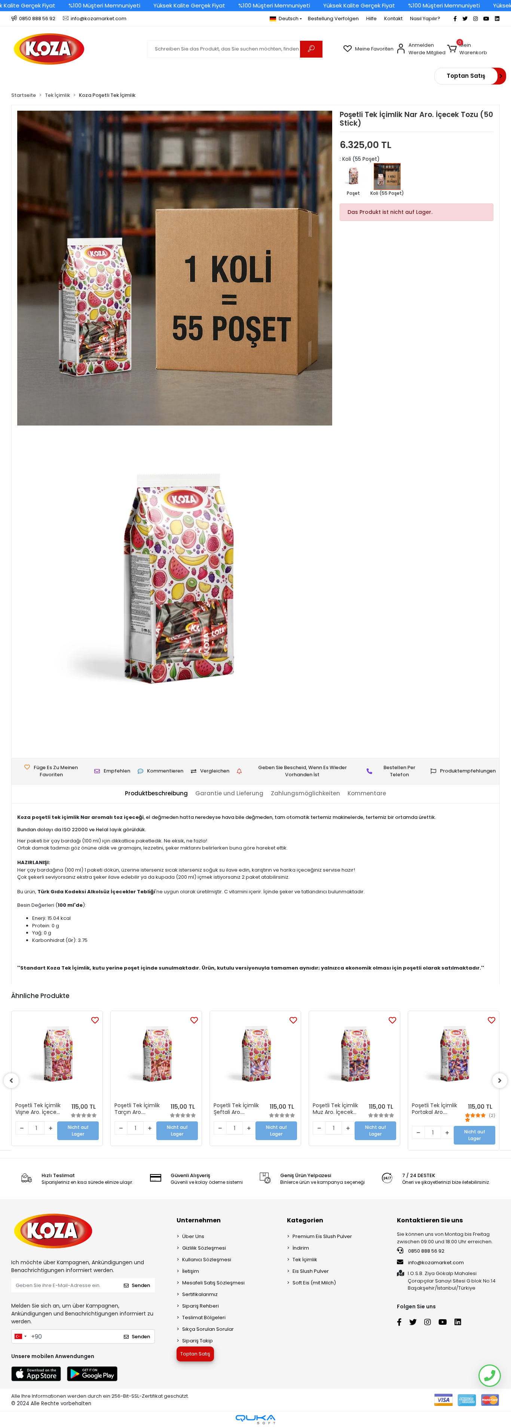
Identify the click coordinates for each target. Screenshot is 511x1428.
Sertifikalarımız (200, 1294)
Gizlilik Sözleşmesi (204, 1248)
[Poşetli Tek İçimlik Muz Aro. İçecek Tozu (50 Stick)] (354, 1056)
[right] (500, 1080)
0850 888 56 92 (425, 1251)
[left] (11, 1080)
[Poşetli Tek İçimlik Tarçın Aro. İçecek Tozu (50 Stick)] (156, 1056)
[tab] (156, 794)
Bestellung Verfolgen (333, 18)
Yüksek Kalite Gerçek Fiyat (189, 5)
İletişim (190, 1271)
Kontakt (393, 18)
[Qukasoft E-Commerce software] (255, 1419)
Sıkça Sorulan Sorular (208, 1329)
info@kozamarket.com (436, 1262)
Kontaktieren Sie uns (430, 1220)
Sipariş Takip (197, 1340)
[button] (473, 49)
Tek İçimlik (305, 1259)
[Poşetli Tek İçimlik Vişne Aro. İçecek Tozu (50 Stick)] (57, 1056)
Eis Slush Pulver (311, 1271)
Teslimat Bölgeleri (204, 1317)
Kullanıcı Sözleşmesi (206, 1259)
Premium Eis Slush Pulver (322, 1236)
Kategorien (305, 1220)
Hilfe (371, 18)
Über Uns (193, 1236)
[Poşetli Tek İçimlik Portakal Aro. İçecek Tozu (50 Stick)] (453, 1056)
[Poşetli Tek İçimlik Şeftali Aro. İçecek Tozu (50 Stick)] (255, 1056)
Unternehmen (199, 1220)
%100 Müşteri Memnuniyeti (104, 5)
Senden (141, 1285)
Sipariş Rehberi (200, 1305)
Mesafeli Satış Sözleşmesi (213, 1282)
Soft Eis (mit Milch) (314, 1282)
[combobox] (20, 1336)
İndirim (301, 1248)
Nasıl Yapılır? (425, 18)
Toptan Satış (466, 76)
